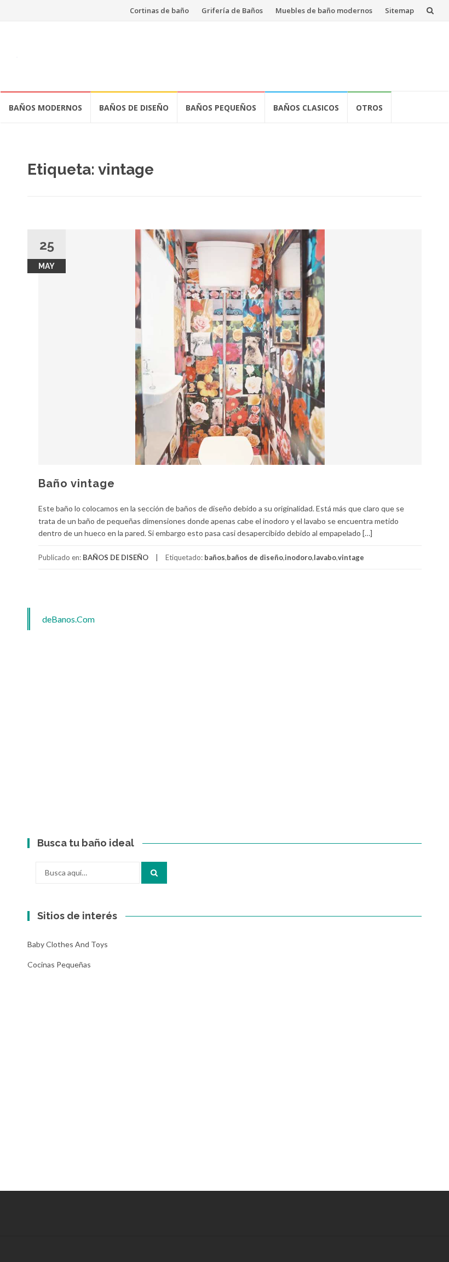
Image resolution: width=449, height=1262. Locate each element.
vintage (351, 557)
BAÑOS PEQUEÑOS (221, 107)
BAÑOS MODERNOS (45, 107)
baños (214, 557)
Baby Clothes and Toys (67, 944)
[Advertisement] (233, 54)
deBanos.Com (68, 619)
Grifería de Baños (232, 10)
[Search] (154, 873)
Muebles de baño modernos (323, 10)
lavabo (325, 557)
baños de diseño (255, 557)
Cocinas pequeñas (59, 964)
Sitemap (399, 10)
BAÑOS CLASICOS (306, 107)
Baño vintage (76, 483)
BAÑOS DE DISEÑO (134, 107)
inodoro (298, 557)
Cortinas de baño (159, 10)
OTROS (369, 107)
